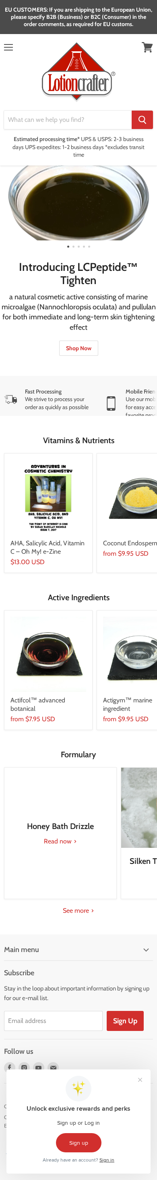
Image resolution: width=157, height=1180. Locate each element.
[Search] (142, 120)
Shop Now (78, 348)
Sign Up (125, 1021)
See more (77, 910)
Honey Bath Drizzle (60, 826)
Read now (58, 841)
